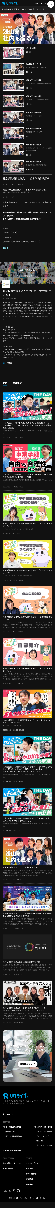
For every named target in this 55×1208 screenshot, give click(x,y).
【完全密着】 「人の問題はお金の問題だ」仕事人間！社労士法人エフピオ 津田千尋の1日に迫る (27, 819)
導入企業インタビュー (12, 1163)
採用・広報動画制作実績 (13, 1136)
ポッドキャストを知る (44, 1145)
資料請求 (29, 1179)
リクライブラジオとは (44, 1132)
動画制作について (11, 1132)
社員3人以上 (7, 232)
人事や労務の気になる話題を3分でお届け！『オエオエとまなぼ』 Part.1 (27, 669)
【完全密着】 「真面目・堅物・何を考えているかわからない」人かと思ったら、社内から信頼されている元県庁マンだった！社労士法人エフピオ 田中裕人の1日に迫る (27, 769)
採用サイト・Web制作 (12, 1150)
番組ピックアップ (42, 1136)
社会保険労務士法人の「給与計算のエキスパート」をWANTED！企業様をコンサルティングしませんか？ (24, 1009)
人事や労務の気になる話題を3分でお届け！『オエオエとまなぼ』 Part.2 (27, 618)
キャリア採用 (7, 241)
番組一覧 (5, 248)
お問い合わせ (31, 1173)
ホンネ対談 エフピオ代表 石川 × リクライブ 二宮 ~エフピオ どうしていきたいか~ (27, 721)
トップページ (8, 1114)
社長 (14, 232)
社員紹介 (25, 241)
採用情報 (29, 1184)
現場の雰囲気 (16, 241)
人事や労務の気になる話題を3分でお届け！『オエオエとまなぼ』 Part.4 (27, 524)
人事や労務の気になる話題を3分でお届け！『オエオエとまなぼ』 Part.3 (27, 571)
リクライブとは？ (39, 3)
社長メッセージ (35, 241)
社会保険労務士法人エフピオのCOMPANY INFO (22, 962)
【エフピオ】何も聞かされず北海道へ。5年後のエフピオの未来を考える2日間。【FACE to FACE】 (27, 475)
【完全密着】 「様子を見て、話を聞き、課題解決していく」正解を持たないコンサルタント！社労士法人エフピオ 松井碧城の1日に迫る (27, 425)
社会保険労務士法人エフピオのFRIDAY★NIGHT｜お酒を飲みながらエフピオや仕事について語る (27, 914)
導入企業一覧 (8, 1168)
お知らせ (29, 1168)
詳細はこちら (26, 1063)
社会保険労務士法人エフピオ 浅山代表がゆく (21, 867)
